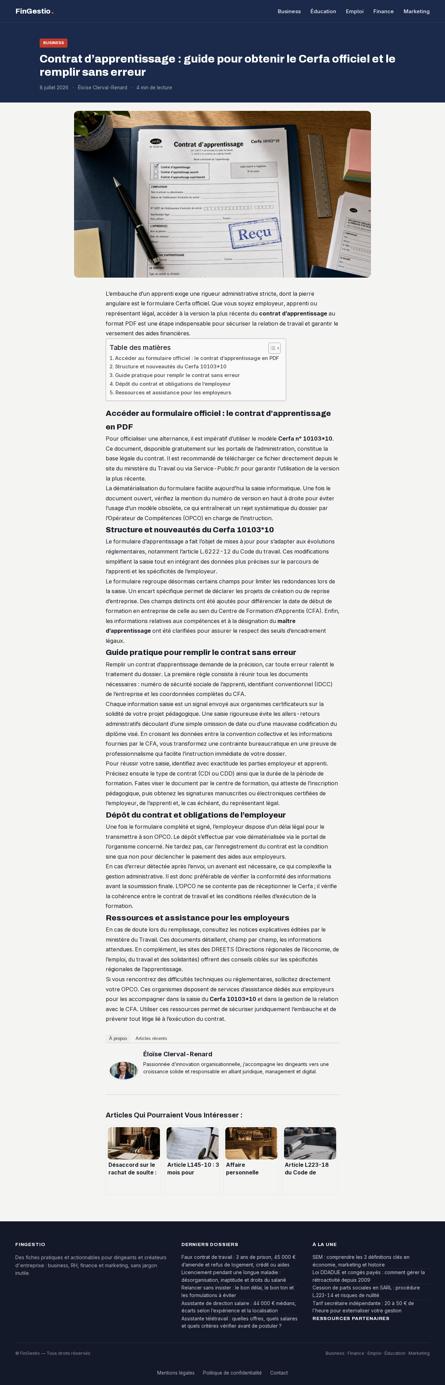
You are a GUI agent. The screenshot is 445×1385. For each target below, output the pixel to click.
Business (289, 11)
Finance (383, 11)
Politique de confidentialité (232, 1373)
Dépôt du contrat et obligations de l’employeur (173, 384)
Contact (279, 1373)
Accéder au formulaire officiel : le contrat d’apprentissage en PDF (197, 358)
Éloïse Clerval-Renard (177, 1054)
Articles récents (151, 1038)
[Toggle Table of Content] (271, 348)
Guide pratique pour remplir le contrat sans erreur (177, 375)
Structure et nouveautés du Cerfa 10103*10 (171, 366)
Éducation (323, 11)
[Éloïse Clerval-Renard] (124, 1070)
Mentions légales (176, 1373)
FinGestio (34, 10)
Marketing (417, 11)
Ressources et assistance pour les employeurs (173, 393)
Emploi (355, 11)
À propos (118, 1038)
